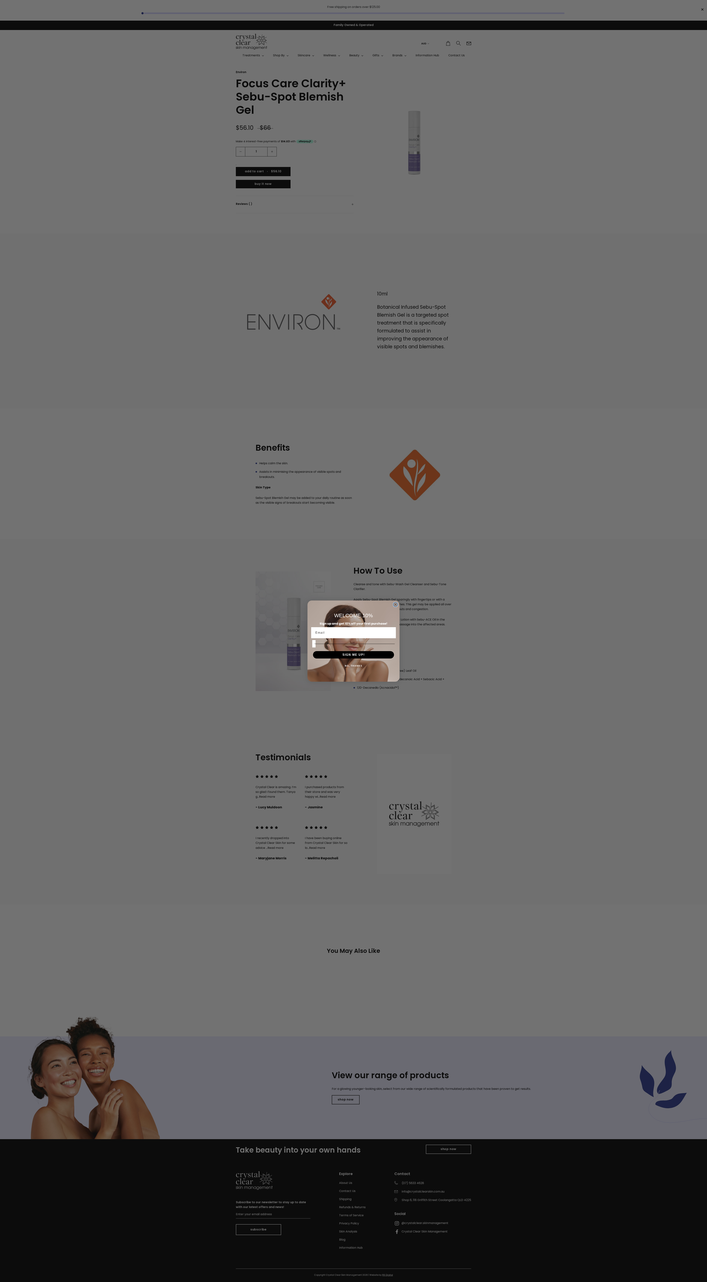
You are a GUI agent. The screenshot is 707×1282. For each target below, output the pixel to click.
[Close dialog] (395, 604)
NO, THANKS (353, 666)
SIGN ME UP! (353, 654)
